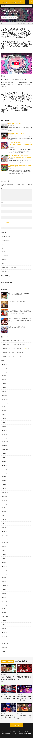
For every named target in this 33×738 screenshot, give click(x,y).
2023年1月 (4, 391)
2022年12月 (5, 395)
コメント (3, 188)
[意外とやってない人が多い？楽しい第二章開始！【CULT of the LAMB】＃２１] (4, 295)
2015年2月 (4, 628)
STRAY (3, 252)
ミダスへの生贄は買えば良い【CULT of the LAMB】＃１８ (24, 717)
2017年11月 (5, 589)
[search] (31, 6)
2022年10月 (5, 403)
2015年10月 (5, 616)
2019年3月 (4, 558)
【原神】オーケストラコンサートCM (16, 301)
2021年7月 (4, 461)
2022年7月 (4, 414)
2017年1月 (4, 608)
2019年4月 (4, 554)
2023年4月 (4, 379)
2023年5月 (4, 375)
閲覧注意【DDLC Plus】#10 (15, 124)
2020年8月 (4, 504)
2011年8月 (4, 651)
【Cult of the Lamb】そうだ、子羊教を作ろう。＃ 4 (8, 697)
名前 (2, 202)
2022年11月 (5, 399)
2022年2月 (4, 434)
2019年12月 (5, 535)
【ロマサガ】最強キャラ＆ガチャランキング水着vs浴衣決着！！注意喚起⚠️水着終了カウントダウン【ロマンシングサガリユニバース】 (19, 311)
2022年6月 (4, 418)
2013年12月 (5, 640)
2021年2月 (4, 480)
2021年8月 (4, 457)
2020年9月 (4, 500)
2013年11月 (5, 643)
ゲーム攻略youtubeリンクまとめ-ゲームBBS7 (20, 731)
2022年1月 (4, 438)
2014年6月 (4, 636)
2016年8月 (4, 612)
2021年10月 (5, 449)
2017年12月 (5, 585)
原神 (3, 263)
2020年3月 (4, 523)
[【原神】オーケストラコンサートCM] (4, 304)
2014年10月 (5, 632)
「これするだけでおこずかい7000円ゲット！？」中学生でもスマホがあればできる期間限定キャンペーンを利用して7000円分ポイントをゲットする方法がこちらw (16, 33)
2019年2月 (4, 562)
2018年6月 (4, 574)
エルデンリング (5, 255)
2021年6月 (4, 465)
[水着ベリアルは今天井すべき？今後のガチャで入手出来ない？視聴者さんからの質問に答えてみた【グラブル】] (4, 321)
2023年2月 (4, 387)
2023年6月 (4, 372)
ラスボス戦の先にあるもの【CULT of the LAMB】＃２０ (24, 677)
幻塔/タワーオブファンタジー (9, 267)
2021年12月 (5, 441)
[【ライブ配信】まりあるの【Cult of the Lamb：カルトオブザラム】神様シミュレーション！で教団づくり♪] (4, 145)
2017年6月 (4, 597)
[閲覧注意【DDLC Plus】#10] (4, 126)
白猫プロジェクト (6, 271)
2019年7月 (4, 550)
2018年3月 (4, 577)
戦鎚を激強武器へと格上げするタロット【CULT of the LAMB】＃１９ (24, 698)
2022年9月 (4, 406)
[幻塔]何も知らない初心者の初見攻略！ (17, 327)
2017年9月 (4, 593)
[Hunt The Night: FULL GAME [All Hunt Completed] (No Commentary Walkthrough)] (4, 158)
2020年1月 (4, 531)
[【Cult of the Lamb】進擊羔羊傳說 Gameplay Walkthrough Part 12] (4, 167)
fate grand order (6, 240)
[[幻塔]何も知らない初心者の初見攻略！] (4, 329)
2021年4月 (4, 473)
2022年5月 (4, 422)
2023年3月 (4, 383)
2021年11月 (5, 445)
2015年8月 (4, 624)
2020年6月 (4, 511)
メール (2, 208)
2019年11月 (5, 539)
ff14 (3, 244)
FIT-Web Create (27, 733)
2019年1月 (4, 566)
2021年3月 (4, 476)
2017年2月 (4, 605)
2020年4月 (4, 519)
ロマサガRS (4, 259)
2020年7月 (4, 507)
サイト (2, 215)
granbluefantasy (6, 248)
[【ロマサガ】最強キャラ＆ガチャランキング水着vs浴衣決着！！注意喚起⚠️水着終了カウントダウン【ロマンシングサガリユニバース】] (4, 312)
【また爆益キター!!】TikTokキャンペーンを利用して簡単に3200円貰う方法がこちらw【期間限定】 (16, 45)
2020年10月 (5, 496)
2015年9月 (4, 620)
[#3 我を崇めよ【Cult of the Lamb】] (4, 136)
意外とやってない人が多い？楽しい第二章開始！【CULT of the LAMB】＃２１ (8, 678)
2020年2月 (4, 527)
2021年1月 (4, 484)
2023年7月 (4, 368)
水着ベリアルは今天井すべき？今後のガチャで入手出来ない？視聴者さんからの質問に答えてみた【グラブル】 (19, 320)
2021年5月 (4, 469)
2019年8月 (4, 546)
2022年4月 (4, 426)
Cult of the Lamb (12, 17)
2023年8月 (4, 364)
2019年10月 (5, 542)
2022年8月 (4, 410)
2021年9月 (4, 453)
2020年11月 (5, 492)
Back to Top (16, 725)
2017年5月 (4, 601)
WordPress (19, 735)
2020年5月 (4, 515)
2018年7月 (4, 570)
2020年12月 (5, 488)
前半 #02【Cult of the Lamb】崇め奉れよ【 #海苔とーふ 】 (8, 717)
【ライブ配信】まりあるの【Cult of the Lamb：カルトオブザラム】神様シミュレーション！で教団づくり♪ (20, 144)
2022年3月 (4, 430)
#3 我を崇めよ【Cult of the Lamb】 (17, 133)
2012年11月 (5, 647)
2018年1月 (4, 581)
